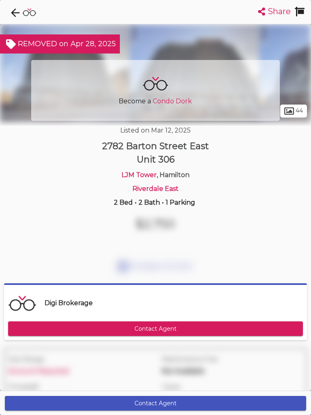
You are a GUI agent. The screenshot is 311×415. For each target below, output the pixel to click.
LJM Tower (139, 175)
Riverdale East (155, 189)
